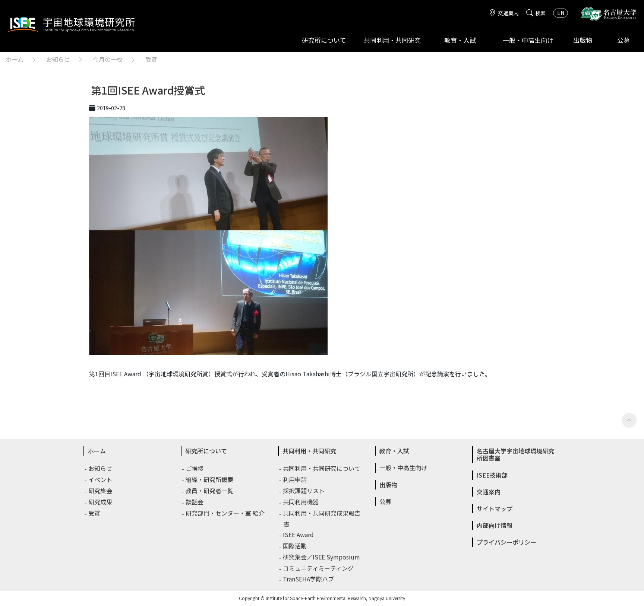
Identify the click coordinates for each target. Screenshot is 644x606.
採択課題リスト (304, 490)
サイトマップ (494, 508)
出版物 (582, 40)
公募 (623, 40)
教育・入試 (460, 40)
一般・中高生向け (528, 40)
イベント (100, 479)
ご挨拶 (194, 468)
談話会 (194, 501)
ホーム (14, 59)
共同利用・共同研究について (322, 468)
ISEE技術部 (492, 475)
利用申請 (295, 479)
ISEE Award (299, 534)
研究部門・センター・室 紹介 (225, 512)
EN (560, 12)
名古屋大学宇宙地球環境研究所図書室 (515, 454)
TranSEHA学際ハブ (309, 578)
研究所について (324, 40)
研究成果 (100, 501)
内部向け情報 (494, 525)
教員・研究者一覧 (209, 490)
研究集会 (100, 490)
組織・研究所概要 (209, 479)
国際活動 (295, 545)
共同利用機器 (301, 501)
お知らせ (58, 59)
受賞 (151, 59)
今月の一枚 (108, 59)
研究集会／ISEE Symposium (322, 556)
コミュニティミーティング (319, 568)
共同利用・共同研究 (392, 40)
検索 (540, 13)
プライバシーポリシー (506, 542)
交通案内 (508, 13)
